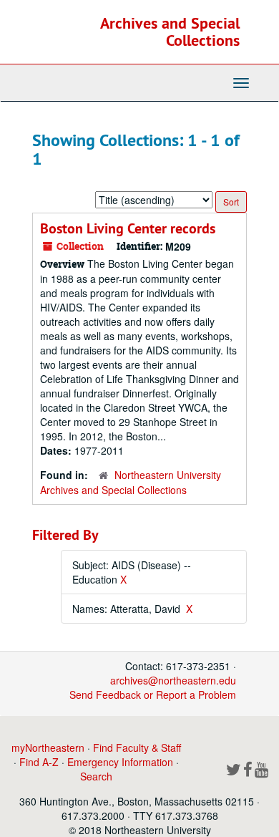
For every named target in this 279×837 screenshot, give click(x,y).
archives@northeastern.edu (173, 680)
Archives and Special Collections (170, 31)
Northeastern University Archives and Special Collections (130, 482)
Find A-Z (39, 762)
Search (96, 776)
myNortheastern (47, 747)
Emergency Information (120, 762)
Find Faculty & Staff (137, 747)
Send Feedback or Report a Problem (152, 694)
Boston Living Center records (127, 228)
